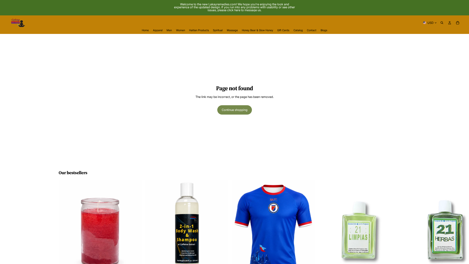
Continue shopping (235, 110)
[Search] (442, 23)
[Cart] (458, 23)
